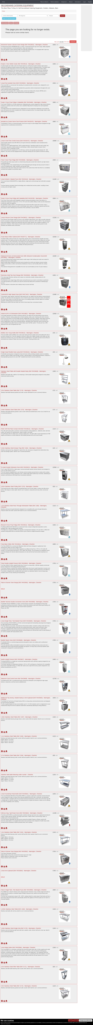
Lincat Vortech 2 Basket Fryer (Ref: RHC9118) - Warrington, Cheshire (21, 179)
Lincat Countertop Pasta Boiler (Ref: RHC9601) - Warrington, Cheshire (21, 794)
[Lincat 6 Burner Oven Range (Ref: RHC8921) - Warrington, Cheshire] (64, 224)
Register (90, 1)
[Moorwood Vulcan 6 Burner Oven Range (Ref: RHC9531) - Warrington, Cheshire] (64, 51)
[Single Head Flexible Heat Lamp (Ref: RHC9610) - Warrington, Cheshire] (64, 358)
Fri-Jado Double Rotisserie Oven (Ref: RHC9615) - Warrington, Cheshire (22, 467)
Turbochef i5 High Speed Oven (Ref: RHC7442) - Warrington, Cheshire (21, 294)
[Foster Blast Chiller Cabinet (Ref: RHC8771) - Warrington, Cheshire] (64, 243)
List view (62, 41)
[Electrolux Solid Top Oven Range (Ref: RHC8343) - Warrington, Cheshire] (64, 281)
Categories (72, 41)
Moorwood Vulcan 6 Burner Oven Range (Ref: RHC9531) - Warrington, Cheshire (24, 44)
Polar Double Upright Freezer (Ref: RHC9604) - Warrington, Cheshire (21, 563)
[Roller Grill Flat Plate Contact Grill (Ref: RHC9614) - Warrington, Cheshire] (64, 435)
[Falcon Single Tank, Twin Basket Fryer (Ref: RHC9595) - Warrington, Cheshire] (64, 896)
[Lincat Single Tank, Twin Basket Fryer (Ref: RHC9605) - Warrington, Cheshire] (64, 627)
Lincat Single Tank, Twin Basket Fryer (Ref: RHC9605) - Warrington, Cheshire (23, 621)
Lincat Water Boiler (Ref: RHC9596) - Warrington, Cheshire (18, 947)
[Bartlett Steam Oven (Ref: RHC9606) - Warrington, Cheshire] (64, 646)
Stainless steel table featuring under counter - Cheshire (17, 774)
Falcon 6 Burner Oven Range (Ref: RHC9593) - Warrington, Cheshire (21, 582)
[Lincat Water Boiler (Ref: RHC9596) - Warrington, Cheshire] (64, 954)
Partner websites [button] (54, 1)
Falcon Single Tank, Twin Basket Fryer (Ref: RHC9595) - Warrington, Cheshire (23, 890)
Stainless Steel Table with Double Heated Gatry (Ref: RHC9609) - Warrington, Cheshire (23, 372)
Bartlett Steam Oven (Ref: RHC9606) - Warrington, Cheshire (18, 640)
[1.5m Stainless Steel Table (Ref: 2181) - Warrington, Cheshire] (64, 838)
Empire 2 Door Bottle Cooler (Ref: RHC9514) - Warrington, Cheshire (21, 64)
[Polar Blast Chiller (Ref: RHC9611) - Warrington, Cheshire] (64, 550)
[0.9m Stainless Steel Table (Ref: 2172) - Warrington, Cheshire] (64, 992)
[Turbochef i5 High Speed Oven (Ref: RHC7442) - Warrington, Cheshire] (64, 301)
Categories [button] (63, 1)
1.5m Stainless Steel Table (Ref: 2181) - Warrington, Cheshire (19, 832)
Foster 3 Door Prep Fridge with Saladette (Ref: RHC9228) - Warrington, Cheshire (24, 198)
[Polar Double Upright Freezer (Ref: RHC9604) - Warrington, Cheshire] (64, 570)
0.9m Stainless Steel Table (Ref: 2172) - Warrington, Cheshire (19, 986)
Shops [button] (70, 1)
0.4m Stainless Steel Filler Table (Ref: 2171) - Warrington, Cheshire (20, 966)
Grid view (66, 41)
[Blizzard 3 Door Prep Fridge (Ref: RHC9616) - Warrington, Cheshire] (64, 531)
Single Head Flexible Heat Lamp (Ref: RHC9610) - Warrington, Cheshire (22, 352)
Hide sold (56, 41)
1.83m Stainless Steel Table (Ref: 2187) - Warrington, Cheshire (19, 717)
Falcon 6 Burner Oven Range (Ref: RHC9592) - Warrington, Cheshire (21, 851)
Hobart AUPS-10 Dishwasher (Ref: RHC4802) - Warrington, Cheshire (21, 313)
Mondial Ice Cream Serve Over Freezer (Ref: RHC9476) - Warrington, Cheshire (24, 121)
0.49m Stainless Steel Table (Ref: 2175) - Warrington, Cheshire (19, 409)
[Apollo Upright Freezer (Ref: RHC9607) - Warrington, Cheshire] (64, 666)
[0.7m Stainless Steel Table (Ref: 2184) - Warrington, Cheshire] (64, 762)
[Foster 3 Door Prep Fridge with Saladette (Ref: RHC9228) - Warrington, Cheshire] (64, 205)
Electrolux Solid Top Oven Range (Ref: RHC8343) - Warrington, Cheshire (22, 275)
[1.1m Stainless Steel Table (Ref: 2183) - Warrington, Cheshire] (64, 742)
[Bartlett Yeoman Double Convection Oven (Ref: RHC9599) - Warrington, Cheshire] (64, 608)
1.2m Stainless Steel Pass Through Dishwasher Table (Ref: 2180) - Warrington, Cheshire (24, 506)
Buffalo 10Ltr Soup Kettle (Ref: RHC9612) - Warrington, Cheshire (20, 333)
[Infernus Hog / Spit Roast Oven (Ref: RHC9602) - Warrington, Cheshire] (64, 819)
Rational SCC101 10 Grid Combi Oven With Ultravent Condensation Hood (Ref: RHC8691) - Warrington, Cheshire (24, 256)
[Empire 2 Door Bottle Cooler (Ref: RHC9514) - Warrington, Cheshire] (64, 70)
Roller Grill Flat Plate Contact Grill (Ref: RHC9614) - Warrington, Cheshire (22, 429)
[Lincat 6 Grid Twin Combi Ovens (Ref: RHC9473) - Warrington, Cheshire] (64, 147)
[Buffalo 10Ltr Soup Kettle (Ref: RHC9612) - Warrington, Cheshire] (64, 339)
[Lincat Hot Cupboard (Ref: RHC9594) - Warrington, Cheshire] (64, 877)
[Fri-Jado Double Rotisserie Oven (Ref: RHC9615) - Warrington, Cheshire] (64, 474)
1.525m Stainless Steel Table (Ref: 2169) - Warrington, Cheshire (19, 909)
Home (3, 1)
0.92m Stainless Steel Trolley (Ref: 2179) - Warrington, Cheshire (19, 486)
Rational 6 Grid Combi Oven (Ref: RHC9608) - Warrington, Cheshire (21, 678)
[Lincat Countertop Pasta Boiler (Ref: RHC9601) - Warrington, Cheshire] (64, 800)
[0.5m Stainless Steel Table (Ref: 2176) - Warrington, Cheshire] (64, 397)
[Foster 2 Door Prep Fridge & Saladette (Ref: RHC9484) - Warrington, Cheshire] (64, 109)
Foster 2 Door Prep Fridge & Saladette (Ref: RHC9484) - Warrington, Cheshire (23, 102)
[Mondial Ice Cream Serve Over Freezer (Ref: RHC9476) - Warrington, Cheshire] (64, 128)
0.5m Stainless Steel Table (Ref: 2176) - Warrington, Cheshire (19, 390)
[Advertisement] (86, 28)
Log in (84, 1)
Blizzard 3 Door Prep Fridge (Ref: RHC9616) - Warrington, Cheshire (20, 525)
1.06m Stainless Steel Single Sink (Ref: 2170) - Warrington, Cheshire (21, 928)
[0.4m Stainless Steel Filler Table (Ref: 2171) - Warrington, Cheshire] (64, 973)
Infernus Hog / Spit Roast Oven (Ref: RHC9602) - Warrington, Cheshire (21, 813)
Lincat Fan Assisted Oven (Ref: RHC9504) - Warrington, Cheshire (20, 83)
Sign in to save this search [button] (9, 18)
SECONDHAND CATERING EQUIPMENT (17, 5)
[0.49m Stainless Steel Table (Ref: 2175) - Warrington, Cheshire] (64, 416)
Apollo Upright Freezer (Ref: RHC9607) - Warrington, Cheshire (19, 659)
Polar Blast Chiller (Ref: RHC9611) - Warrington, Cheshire (18, 544)
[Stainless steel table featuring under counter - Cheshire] (64, 781)
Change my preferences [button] (86, 1020)
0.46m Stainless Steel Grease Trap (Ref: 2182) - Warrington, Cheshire (21, 448)
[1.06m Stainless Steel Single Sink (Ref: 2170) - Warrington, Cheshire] (64, 935)
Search (62, 15)
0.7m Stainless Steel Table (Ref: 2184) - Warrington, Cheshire (19, 755)
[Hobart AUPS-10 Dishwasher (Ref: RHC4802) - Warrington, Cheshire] (64, 320)
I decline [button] (76, 1020)
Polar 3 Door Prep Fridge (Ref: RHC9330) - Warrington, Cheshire (20, 160)
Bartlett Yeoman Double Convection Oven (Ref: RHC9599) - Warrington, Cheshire (24, 601)
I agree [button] (70, 1020)
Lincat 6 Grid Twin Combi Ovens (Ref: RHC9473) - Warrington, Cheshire (22, 140)
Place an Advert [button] (44, 1)
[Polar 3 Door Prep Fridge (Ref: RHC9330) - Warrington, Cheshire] (64, 166)
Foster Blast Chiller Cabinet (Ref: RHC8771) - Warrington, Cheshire (20, 237)
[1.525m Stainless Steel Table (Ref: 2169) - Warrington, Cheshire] (64, 915)
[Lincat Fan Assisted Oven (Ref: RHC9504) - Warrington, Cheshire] (64, 89)
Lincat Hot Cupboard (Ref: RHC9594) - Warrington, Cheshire (18, 870)
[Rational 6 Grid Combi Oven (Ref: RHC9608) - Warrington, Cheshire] (64, 685)
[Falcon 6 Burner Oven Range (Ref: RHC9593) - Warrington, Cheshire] (64, 589)
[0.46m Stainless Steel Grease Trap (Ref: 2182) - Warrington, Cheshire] (64, 454)
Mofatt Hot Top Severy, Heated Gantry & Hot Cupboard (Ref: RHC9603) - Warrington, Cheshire (25, 698)
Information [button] (77, 1)
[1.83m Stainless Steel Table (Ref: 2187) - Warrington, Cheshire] (64, 723)
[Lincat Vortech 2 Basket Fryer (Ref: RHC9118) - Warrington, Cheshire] (64, 185)
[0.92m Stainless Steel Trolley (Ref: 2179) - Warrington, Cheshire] (64, 493)
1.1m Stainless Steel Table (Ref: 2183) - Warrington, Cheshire (19, 736)
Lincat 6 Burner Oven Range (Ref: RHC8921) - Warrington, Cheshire (21, 217)
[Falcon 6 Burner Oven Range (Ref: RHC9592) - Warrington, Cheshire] (64, 858)
